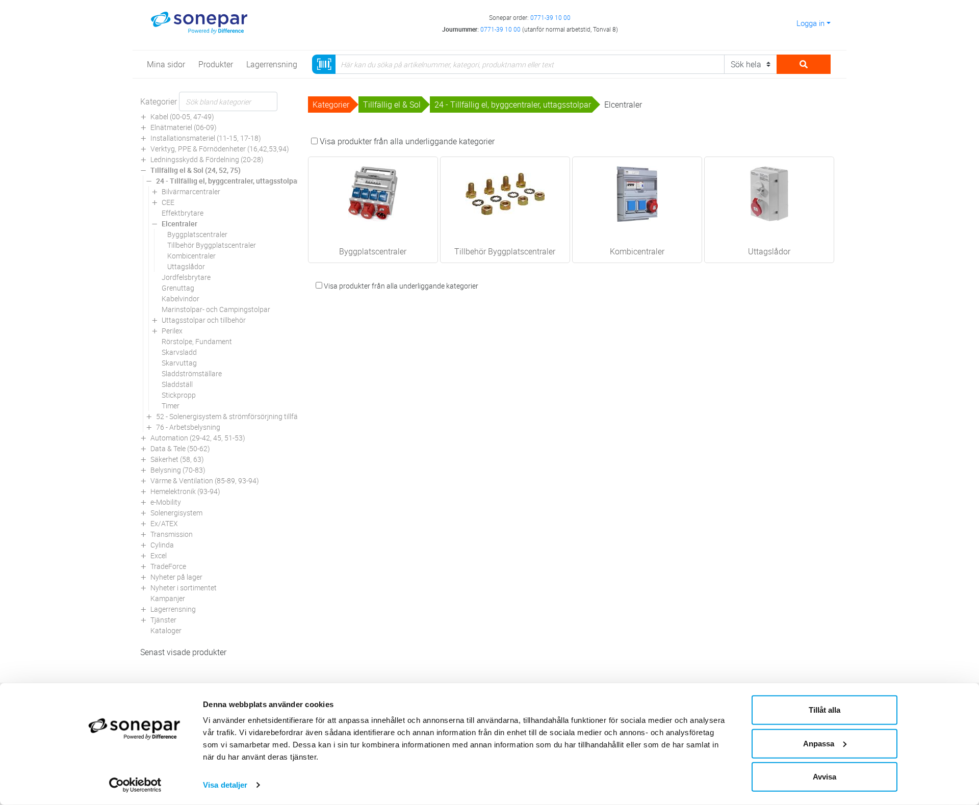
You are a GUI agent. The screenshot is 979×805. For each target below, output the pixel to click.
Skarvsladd (179, 352)
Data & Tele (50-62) (180, 448)
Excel (158, 555)
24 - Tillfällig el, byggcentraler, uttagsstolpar (228, 181)
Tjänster (163, 620)
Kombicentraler (191, 256)
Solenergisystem (176, 512)
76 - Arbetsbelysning (188, 427)
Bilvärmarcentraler (191, 191)
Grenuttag (178, 288)
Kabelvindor (180, 298)
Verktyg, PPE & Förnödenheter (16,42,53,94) (219, 148)
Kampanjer (167, 598)
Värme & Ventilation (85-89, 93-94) (204, 480)
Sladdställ (177, 384)
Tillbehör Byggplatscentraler (211, 245)
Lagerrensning (173, 609)
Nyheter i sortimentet (183, 587)
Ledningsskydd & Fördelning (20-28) (207, 159)
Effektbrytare (182, 213)
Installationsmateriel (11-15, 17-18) (205, 138)
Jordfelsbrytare (186, 277)
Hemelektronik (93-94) (185, 491)
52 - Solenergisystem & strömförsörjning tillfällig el (234, 416)
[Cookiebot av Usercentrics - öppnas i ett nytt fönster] (135, 785)
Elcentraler (179, 223)
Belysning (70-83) (177, 470)
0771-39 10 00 (550, 17)
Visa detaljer (225, 785)
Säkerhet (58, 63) (177, 459)
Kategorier (158, 101)
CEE (168, 202)
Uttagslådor (186, 266)
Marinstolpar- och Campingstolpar (216, 309)
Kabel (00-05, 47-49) (182, 116)
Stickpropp (179, 395)
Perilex (172, 330)
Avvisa (824, 776)
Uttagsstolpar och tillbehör (204, 320)
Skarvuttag (179, 363)
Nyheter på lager (176, 577)
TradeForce (168, 566)
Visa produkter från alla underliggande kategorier (406, 141)
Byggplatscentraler (197, 234)
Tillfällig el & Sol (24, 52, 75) (195, 170)
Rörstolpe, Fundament (197, 341)
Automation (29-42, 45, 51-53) (197, 438)
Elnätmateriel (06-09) (183, 127)
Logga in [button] (810, 23)
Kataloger (166, 630)
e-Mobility (165, 502)
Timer (170, 405)
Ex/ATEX (164, 523)
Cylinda (162, 545)
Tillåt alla (824, 710)
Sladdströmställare (192, 373)
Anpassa (818, 743)
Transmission (171, 534)
